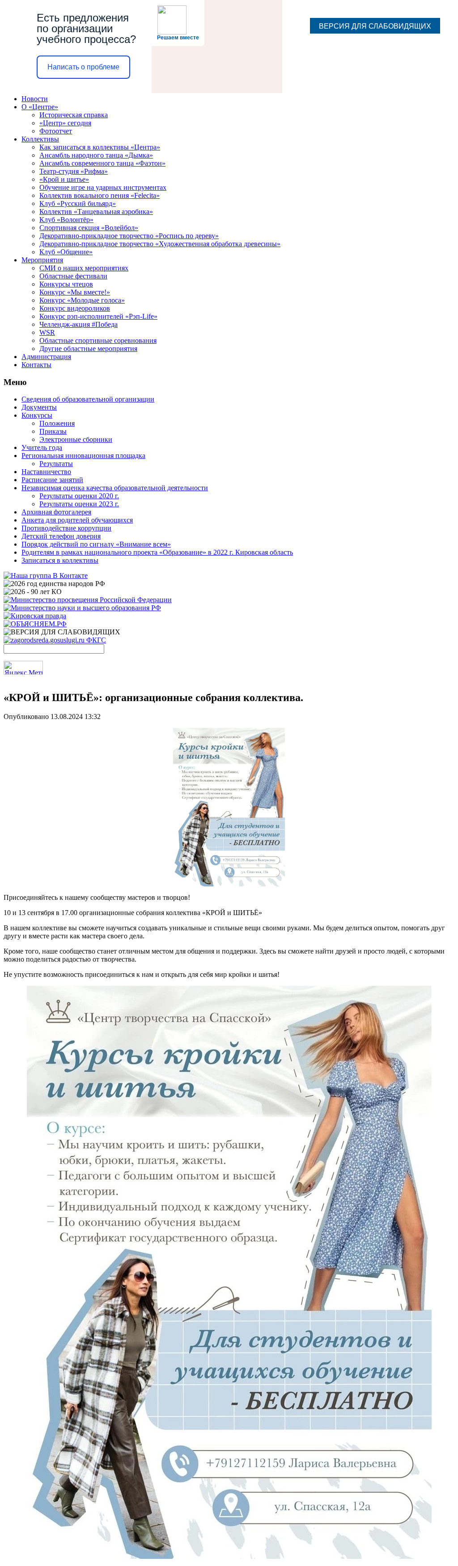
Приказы (53, 431)
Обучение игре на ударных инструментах (102, 187)
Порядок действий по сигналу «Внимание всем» (96, 544)
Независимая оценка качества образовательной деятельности (114, 488)
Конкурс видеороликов (74, 308)
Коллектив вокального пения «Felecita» (99, 195)
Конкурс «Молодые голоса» (82, 300)
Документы (39, 407)
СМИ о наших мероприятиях (83, 268)
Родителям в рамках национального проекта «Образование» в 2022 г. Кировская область (157, 552)
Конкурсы (36, 415)
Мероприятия (42, 260)
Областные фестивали (73, 276)
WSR (47, 332)
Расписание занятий (52, 479)
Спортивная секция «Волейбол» (88, 227)
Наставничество (46, 471)
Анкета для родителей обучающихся (77, 520)
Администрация (46, 356)
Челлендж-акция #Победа (78, 324)
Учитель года (41, 447)
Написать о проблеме (83, 67)
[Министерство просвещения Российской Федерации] (88, 599)
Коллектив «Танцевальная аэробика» (96, 211)
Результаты (56, 463)
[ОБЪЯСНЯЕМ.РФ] (35, 624)
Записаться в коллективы (59, 560)
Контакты (36, 364)
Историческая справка (73, 115)
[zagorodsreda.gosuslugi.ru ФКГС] (55, 640)
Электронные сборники (75, 439)
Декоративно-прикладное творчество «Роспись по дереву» (129, 236)
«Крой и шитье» (64, 179)
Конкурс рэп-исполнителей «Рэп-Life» (98, 316)
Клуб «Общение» (66, 252)
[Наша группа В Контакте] (46, 575)
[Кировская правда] (35, 616)
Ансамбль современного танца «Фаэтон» (102, 163)
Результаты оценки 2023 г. (79, 504)
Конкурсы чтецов (66, 284)
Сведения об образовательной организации (87, 399)
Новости (34, 99)
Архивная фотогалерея (56, 512)
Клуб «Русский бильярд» (77, 203)
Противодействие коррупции (66, 528)
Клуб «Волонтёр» (66, 219)
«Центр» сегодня (65, 123)
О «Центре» (39, 107)
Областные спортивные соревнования (98, 340)
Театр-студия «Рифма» (73, 171)
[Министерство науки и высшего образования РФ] (82, 608)
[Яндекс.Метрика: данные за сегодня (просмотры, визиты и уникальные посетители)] (23, 668)
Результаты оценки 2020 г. (79, 496)
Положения (57, 423)
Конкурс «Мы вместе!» (74, 292)
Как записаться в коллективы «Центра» (99, 147)
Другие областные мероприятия (88, 348)
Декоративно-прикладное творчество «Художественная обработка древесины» (159, 244)
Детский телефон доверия (61, 536)
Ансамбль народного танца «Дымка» (96, 155)
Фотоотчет (55, 131)
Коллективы (40, 139)
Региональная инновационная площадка (83, 455)
